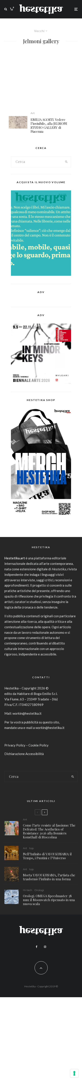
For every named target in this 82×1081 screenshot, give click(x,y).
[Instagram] (45, 946)
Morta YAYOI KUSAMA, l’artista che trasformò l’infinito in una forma (49, 877)
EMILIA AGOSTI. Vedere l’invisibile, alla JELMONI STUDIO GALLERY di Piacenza (49, 125)
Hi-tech (27, 890)
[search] (66, 162)
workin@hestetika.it (27, 713)
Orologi (39, 890)
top (31, 848)
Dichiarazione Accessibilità (24, 754)
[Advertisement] (41, 80)
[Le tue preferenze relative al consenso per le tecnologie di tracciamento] (74, 1073)
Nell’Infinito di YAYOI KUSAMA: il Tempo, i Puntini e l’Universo (47, 856)
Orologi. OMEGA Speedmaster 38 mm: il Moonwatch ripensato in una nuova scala (49, 900)
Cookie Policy (38, 745)
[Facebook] (37, 946)
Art (33, 113)
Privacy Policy (14, 745)
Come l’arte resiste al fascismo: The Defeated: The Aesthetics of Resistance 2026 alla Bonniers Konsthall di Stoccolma (49, 831)
